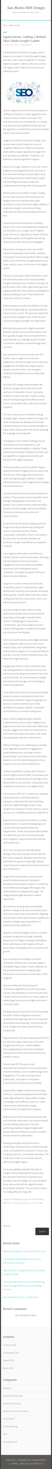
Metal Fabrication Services (15, 1411)
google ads (26, 1199)
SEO (5, 32)
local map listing (19, 1203)
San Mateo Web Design (26, 8)
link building (37, 1199)
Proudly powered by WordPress (26, 1460)
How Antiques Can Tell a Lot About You (21, 1297)
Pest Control (9, 1418)
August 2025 (8, 1360)
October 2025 (9, 1345)
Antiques (7, 1388)
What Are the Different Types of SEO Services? (24, 1251)
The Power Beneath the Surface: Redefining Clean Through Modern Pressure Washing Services (23, 1285)
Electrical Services (12, 1403)
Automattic (37, 1463)
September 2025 (11, 1352)
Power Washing (10, 1426)
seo (29, 1203)
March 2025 (8, 1368)
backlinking (15, 1199)
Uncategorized (10, 1441)
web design (38, 1203)
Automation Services (13, 1395)
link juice (7, 1203)
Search (6, 1225)
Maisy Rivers (26, 45)
